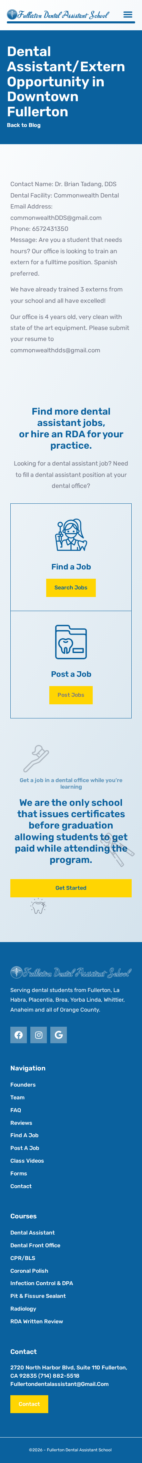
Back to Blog (24, 125)
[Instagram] (38, 1035)
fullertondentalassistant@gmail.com (59, 1384)
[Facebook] (18, 1035)
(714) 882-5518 (59, 1376)
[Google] (58, 1035)
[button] (128, 14)
